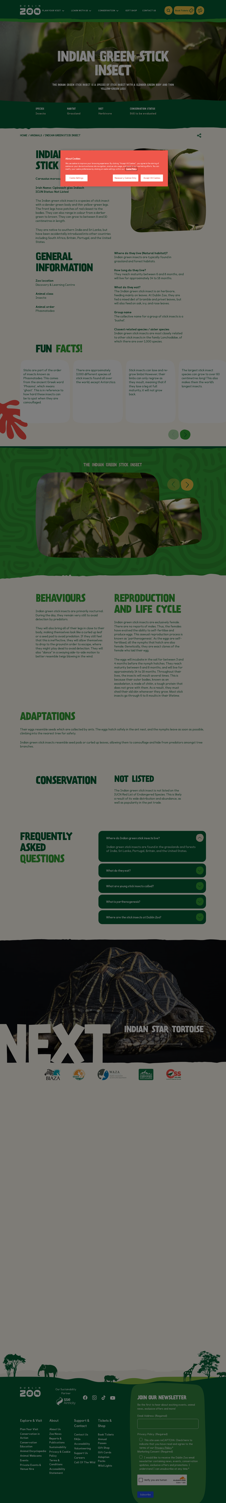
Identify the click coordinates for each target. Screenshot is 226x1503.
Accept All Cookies (151, 177)
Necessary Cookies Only (125, 177)
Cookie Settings (76, 177)
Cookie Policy (131, 168)
